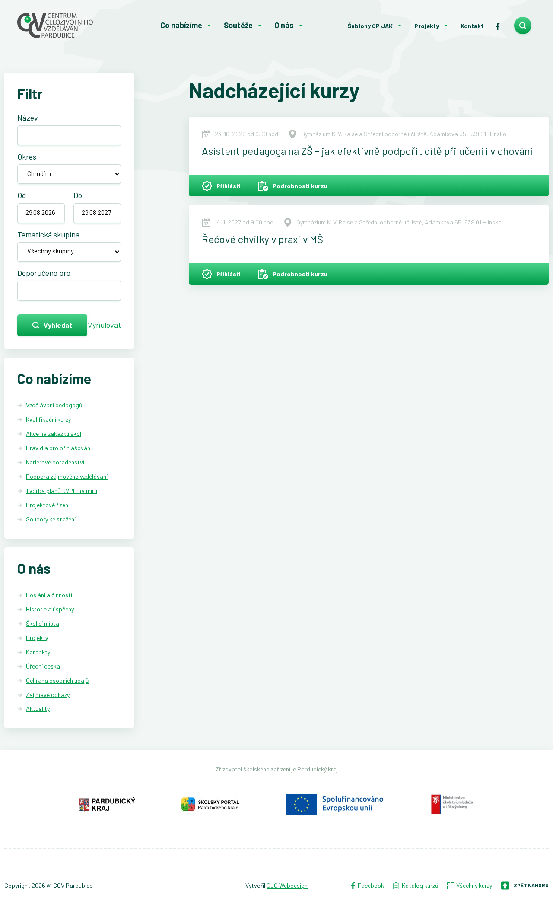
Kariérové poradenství (55, 462)
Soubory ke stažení (51, 519)
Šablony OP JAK (370, 25)
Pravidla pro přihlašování (59, 447)
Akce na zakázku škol (53, 433)
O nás (284, 25)
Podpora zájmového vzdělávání (67, 476)
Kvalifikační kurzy (48, 419)
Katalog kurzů (420, 885)
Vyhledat (58, 325)
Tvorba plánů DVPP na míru (61, 490)
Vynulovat (104, 324)
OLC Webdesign (287, 885)
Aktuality (38, 708)
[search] (522, 25)
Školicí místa (42, 623)
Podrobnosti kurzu (300, 185)
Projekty (426, 25)
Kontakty (38, 652)
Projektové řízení (48, 505)
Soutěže (238, 25)
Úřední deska (43, 666)
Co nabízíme (181, 25)
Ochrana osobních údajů (57, 680)
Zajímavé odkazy (48, 694)
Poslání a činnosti (49, 594)
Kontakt (472, 25)
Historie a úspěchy (50, 609)
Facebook (370, 885)
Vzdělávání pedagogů (54, 405)
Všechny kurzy (474, 885)
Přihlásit (228, 185)
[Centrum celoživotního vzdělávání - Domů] (69, 25)
